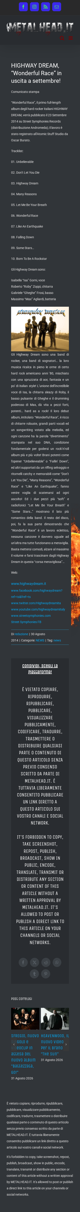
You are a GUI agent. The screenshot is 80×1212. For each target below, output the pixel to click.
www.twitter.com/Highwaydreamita (36, 603)
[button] (14, 1044)
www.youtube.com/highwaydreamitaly (38, 609)
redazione (21, 634)
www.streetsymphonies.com (31, 615)
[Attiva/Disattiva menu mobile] (71, 38)
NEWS (40, 640)
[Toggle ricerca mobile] (62, 38)
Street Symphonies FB (26, 622)
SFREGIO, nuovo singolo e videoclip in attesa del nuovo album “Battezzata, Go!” (25, 1054)
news (57, 640)
